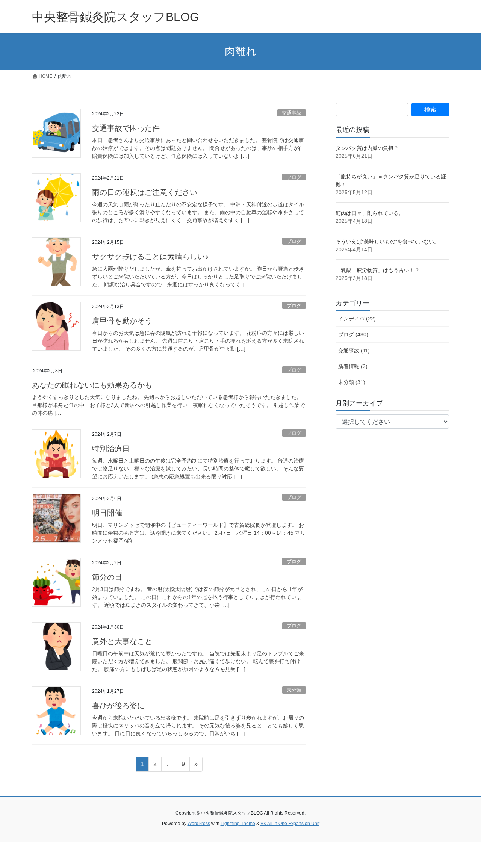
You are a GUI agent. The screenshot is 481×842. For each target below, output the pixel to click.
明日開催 (107, 513)
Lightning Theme (238, 823)
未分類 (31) (351, 382)
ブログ (294, 177)
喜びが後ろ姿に (118, 705)
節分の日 (107, 577)
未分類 (294, 690)
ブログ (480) (353, 334)
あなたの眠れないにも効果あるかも (92, 385)
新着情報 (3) (353, 366)
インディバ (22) (357, 319)
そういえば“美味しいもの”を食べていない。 (387, 242)
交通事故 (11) (354, 351)
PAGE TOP (462, 810)
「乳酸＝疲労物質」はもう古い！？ (378, 270)
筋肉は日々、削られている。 (370, 213)
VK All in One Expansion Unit (289, 823)
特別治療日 (111, 448)
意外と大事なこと (122, 641)
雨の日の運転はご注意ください (144, 192)
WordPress (199, 823)
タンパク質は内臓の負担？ (367, 148)
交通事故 (291, 113)
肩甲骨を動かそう (122, 321)
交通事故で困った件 (126, 128)
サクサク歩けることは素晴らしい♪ (150, 256)
